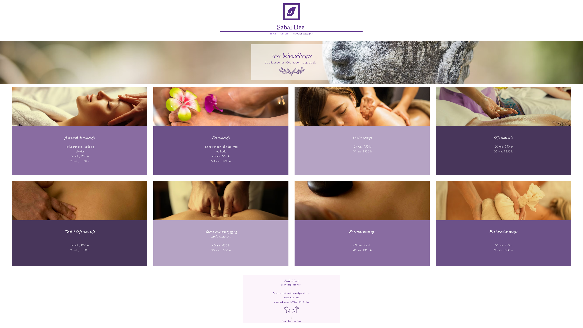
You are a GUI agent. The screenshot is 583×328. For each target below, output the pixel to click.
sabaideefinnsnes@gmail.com (295, 293)
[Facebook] (291, 317)
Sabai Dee (292, 281)
